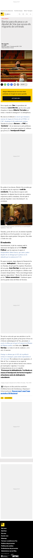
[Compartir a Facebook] (11, 84)
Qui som (4, 528)
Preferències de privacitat (9, 548)
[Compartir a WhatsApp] (5, 84)
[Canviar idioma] (27, 14)
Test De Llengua (18, 10)
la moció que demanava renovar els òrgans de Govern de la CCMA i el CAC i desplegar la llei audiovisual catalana (15, 119)
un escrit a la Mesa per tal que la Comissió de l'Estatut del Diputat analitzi (16, 343)
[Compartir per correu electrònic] (15, 84)
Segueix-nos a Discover (7, 10)
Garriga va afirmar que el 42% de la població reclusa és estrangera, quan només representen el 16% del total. (16, 356)
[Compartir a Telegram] (8, 84)
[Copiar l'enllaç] (18, 84)
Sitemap (4, 538)
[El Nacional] (2, 14)
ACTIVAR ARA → (16, 98)
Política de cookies (7, 546)
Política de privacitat (8, 543)
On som (3, 533)
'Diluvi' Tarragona (28, 10)
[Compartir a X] (2, 84)
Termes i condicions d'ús (9, 541)
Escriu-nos (4, 536)
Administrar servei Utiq (8, 551)
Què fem (4, 531)
